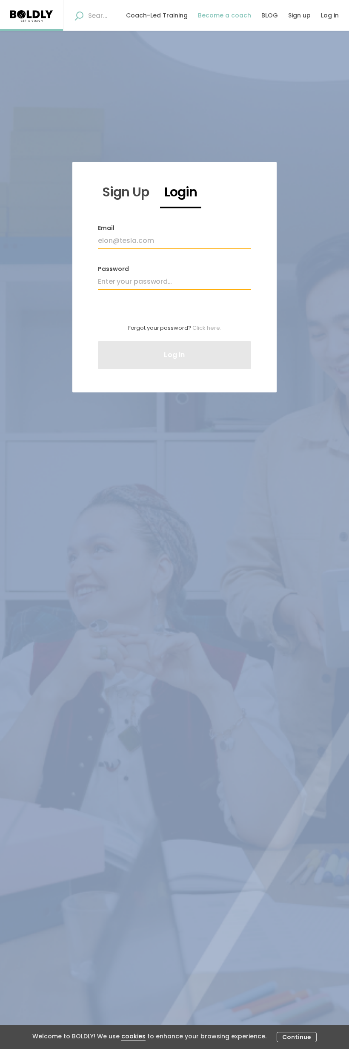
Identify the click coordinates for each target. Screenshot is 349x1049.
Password (113, 269)
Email (106, 228)
